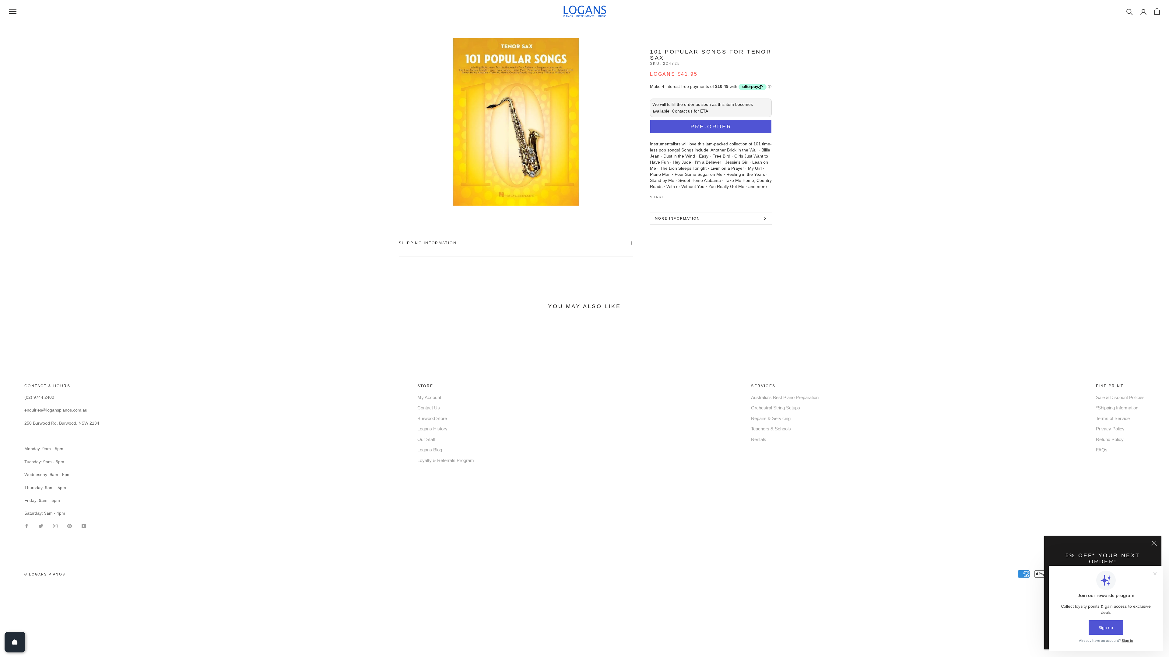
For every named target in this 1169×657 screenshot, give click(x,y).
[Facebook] (670, 196)
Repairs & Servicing (771, 418)
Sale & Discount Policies (1120, 397)
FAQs (1102, 449)
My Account (429, 397)
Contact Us (428, 407)
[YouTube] (84, 525)
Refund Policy (1110, 439)
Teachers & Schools (771, 428)
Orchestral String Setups (775, 407)
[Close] (1154, 543)
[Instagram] (55, 525)
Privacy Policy (1110, 428)
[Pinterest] (686, 196)
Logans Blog (429, 449)
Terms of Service (1113, 418)
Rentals (758, 439)
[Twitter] (678, 196)
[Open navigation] (12, 11)
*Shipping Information (1117, 407)
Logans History (432, 428)
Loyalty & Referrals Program (445, 460)
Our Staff (426, 439)
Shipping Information (428, 243)
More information (677, 218)
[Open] (15, 642)
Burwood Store (432, 418)
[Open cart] (1157, 11)
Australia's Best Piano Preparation (785, 397)
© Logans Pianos (44, 574)
